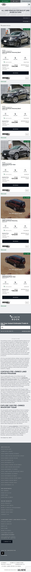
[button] (5, 1)
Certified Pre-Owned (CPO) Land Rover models (14, 378)
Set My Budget (25, 21)
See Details (15, 73)
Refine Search (25, 17)
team (24, 427)
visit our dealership (13, 426)
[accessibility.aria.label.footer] (22, 570)
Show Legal (3, 81)
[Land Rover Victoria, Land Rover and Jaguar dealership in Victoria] (4, 4)
